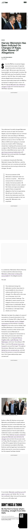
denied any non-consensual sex (10, 350)
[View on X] (14, 253)
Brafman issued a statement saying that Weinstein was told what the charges (13, 436)
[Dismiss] (25, 515)
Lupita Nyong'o (14, 340)
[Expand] (20, 515)
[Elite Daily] (4, 2)
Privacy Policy (8, 519)
